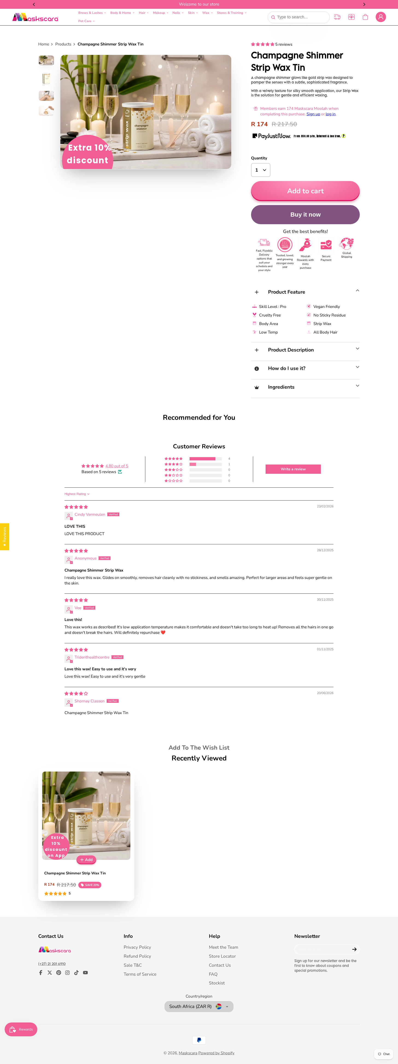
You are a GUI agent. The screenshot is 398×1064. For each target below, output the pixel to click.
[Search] (273, 17)
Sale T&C (133, 965)
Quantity (259, 158)
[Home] (35, 17)
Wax (205, 13)
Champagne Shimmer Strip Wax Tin (86, 834)
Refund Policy (137, 956)
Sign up (313, 114)
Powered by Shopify (216, 1053)
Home (43, 44)
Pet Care (84, 21)
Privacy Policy (137, 947)
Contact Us (220, 965)
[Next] (364, 4)
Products (63, 44)
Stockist (217, 983)
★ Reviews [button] (4, 536)
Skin (191, 13)
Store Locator (222, 956)
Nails (176, 13)
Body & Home (120, 13)
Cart (365, 17)
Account (381, 17)
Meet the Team (223, 947)
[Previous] (34, 4)
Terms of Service (140, 974)
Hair (142, 13)
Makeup (159, 13)
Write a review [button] (293, 469)
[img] (76, 507)
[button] (263, 44)
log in (331, 114)
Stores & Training (230, 13)
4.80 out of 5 (116, 466)
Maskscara (188, 1053)
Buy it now (305, 214)
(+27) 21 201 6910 (52, 964)
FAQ (213, 974)
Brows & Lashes (90, 13)
